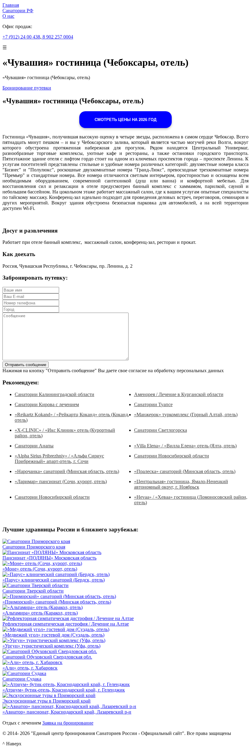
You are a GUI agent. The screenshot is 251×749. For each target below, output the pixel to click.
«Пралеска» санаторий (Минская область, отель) (184, 471)
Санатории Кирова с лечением (47, 404)
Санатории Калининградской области (54, 394)
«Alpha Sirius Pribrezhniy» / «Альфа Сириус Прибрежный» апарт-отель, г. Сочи (59, 458)
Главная (10, 5)
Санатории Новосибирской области (171, 455)
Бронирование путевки (26, 87)
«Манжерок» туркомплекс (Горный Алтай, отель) (186, 414)
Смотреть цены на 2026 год (125, 119)
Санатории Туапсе (153, 404)
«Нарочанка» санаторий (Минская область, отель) (67, 471)
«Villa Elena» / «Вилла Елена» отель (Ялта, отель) (185, 445)
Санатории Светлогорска (160, 430)
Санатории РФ (17, 10)
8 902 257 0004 (57, 36)
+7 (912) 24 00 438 (21, 36)
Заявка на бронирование (67, 722)
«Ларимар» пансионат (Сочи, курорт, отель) (61, 481)
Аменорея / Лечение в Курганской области (178, 394)
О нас (8, 16)
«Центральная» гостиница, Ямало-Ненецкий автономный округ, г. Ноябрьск (181, 484)
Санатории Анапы (34, 445)
